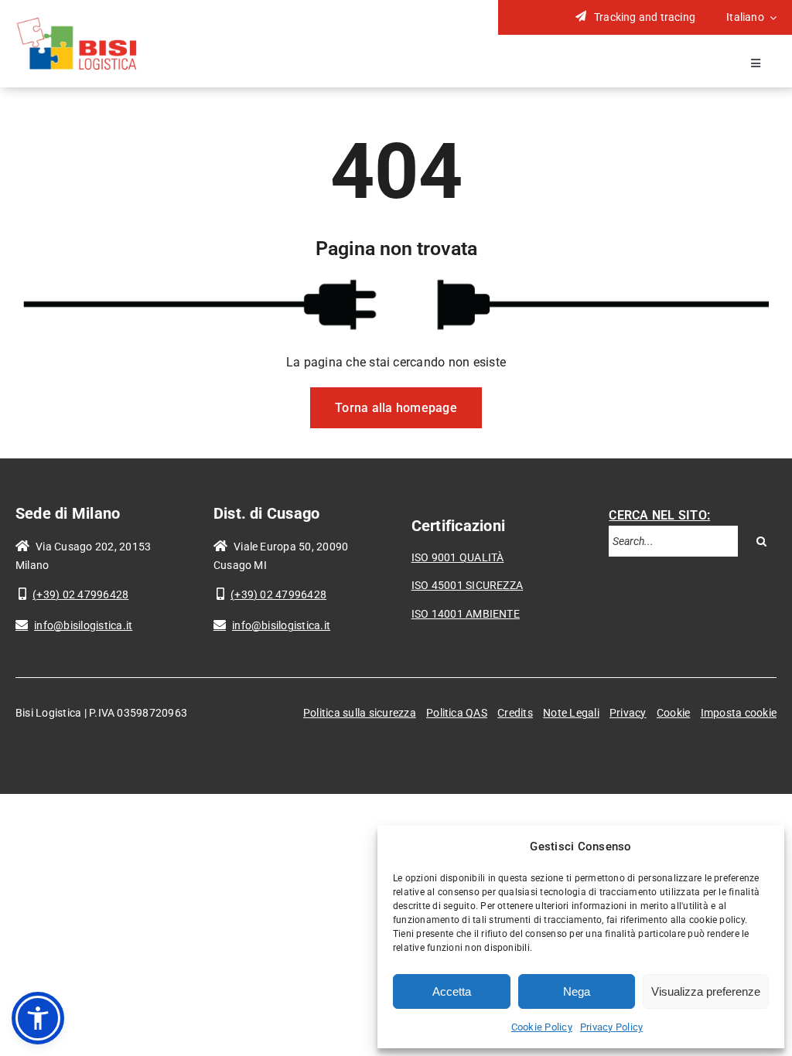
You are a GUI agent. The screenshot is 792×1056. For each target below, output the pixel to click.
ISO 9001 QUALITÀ (457, 557)
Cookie (673, 713)
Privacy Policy (611, 1027)
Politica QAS (456, 713)
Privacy (628, 713)
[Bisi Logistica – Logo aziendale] (77, 21)
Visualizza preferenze (705, 991)
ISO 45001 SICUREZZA (467, 585)
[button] (37, 1018)
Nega (576, 991)
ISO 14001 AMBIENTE (465, 614)
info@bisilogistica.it (73, 625)
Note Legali (571, 713)
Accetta (451, 991)
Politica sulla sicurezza (359, 713)
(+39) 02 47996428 (73, 594)
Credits (515, 713)
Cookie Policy (541, 1027)
